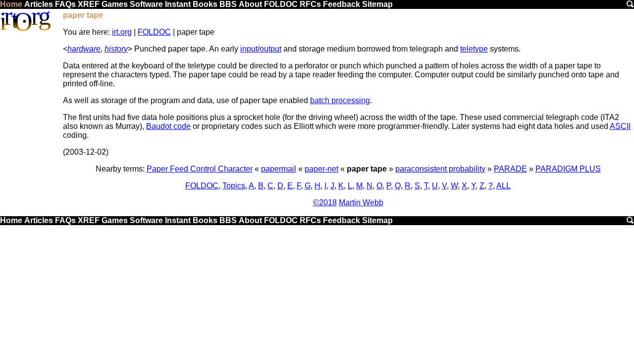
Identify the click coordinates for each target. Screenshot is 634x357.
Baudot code (168, 126)
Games (115, 4)
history (116, 49)
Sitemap (377, 4)
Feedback (341, 4)
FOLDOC (281, 4)
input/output (260, 49)
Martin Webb (361, 202)
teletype (474, 49)
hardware (84, 49)
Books (205, 4)
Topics (233, 185)
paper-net (321, 169)
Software (146, 4)
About (250, 4)
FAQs (65, 4)
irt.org (122, 32)
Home (11, 4)
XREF (89, 4)
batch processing (340, 100)
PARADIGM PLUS (568, 169)
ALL (503, 185)
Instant (178, 4)
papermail (278, 169)
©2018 (325, 202)
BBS (228, 4)
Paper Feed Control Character (200, 169)
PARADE (510, 169)
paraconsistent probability (440, 169)
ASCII (620, 126)
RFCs (310, 4)
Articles (38, 4)
